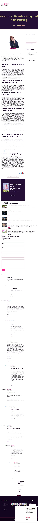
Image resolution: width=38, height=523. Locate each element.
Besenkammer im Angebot (32, 60)
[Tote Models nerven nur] (12, 504)
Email (2, 247)
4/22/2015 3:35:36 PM (17, 463)
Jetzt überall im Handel (13, 195)
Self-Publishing (21, 25)
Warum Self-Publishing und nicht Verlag (13, 236)
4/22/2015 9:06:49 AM (9, 390)
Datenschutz (5, 509)
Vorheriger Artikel (10, 176)
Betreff (3, 239)
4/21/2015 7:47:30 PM (13, 366)
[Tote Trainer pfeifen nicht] (22, 504)
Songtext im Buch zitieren (32, 54)
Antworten (12, 296)
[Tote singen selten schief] (24, 504)
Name (2, 243)
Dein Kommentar (4, 258)
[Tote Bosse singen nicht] (17, 504)
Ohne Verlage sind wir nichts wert (14, 223)
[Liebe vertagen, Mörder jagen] (14, 504)
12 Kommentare (14, 51)
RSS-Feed (5, 503)
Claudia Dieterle (9, 300)
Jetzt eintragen (28, 44)
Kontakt (4, 510)
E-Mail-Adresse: (30, 503)
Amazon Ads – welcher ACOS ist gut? (14, 217)
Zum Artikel (9, 210)
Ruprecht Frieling (9, 425)
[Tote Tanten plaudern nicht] (21, 504)
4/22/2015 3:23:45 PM (9, 426)
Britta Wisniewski (9, 340)
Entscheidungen (9, 51)
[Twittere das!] (4, 151)
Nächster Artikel (16, 176)
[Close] (37, 506)
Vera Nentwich (12, 320)
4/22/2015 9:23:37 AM (13, 407)
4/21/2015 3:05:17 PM (13, 321)
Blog (14, 25)
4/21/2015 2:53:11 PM (9, 301)
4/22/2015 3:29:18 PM (13, 446)
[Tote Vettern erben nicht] (26, 504)
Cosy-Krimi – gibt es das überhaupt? (14, 211)
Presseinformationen (6, 506)
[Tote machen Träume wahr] (15, 504)
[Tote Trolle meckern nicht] (19, 504)
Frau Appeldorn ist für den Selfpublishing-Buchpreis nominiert (18, 205)
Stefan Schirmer (9, 389)
